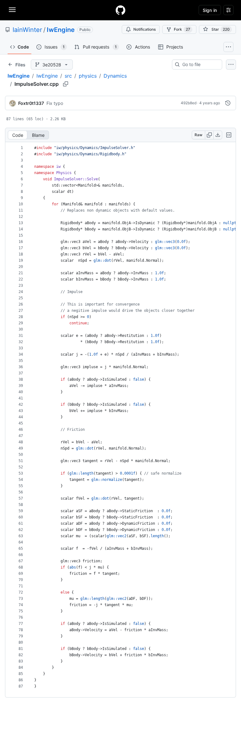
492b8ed (188, 102)
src (68, 76)
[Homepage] (120, 10)
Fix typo (54, 103)
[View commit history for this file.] (227, 103)
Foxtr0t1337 (31, 103)
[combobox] (199, 64)
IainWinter (27, 29)
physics (88, 76)
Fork (182, 29)
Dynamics (115, 76)
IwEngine (61, 29)
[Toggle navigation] (12, 9)
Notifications (144, 29)
